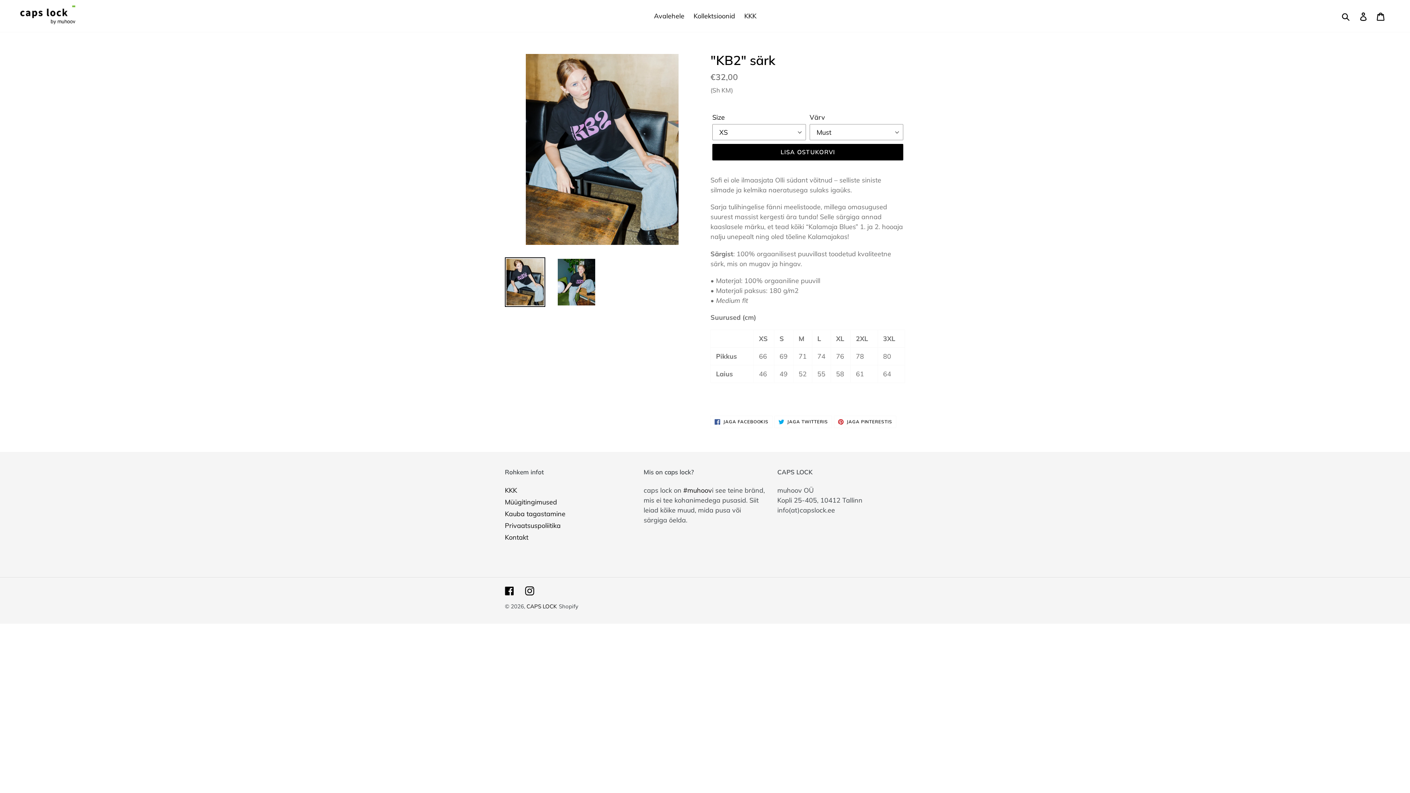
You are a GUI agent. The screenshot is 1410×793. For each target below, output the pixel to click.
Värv (817, 117)
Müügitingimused (531, 502)
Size (718, 117)
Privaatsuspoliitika (533, 525)
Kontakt (516, 537)
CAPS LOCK (542, 606)
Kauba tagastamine (535, 514)
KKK (511, 490)
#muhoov (697, 490)
